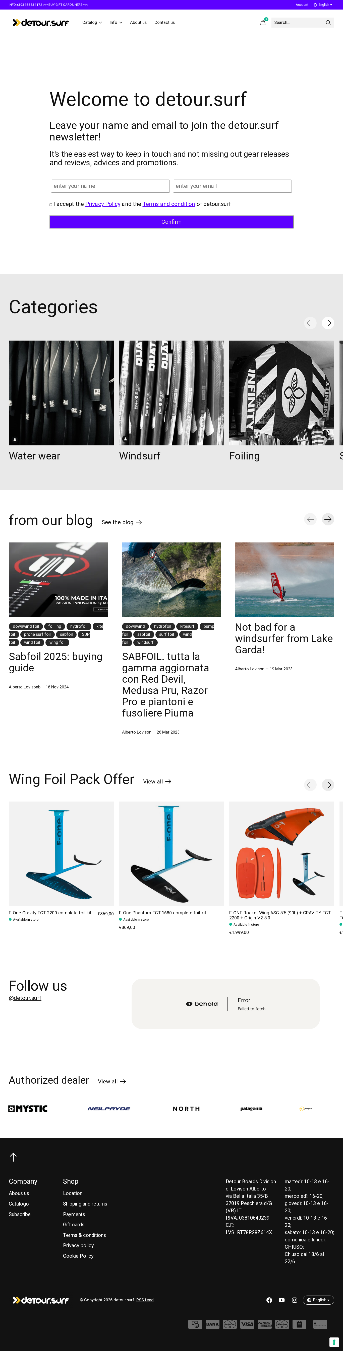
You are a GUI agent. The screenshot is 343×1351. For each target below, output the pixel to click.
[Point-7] (256, 1108)
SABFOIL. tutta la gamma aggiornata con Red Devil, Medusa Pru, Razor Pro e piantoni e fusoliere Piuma (165, 685)
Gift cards (73, 1224)
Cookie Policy (78, 1256)
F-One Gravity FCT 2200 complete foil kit (50, 913)
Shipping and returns (85, 1204)
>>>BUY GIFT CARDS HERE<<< (65, 4)
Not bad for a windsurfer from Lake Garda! (284, 639)
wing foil (57, 643)
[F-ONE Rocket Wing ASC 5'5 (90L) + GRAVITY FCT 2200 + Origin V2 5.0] (281, 854)
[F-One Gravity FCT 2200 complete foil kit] (61, 854)
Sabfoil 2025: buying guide (55, 662)
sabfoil (66, 634)
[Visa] (247, 1327)
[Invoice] (299, 1327)
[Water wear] (61, 393)
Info (113, 23)
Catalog (89, 23)
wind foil (32, 643)
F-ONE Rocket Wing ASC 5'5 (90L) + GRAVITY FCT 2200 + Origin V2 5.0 (279, 915)
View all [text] (157, 782)
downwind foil (26, 626)
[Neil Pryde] (60, 1109)
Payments (74, 1214)
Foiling (244, 456)
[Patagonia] (202, 1108)
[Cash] (195, 1327)
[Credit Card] (320, 1327)
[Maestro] (282, 1327)
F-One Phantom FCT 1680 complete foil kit (162, 913)
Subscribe (20, 1214)
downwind (135, 626)
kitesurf (187, 626)
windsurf (145, 643)
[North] (137, 1108)
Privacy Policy (103, 204)
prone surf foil (37, 634)
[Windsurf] (171, 393)
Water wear (34, 456)
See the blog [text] (122, 523)
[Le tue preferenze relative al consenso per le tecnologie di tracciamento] (334, 1342)
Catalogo (19, 1204)
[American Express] (265, 1327)
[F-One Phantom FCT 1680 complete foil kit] (171, 854)
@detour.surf (25, 998)
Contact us (164, 23)
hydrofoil (78, 626)
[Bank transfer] (212, 1327)
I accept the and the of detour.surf (142, 204)
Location (72, 1193)
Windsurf (139, 456)
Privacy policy (78, 1245)
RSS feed (145, 1300)
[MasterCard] (230, 1327)
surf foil (166, 634)
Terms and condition (169, 204)
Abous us (19, 1193)
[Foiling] (281, 393)
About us (138, 23)
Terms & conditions (84, 1235)
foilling (54, 626)
